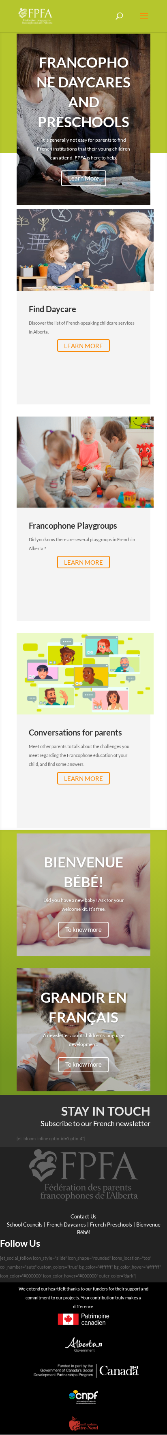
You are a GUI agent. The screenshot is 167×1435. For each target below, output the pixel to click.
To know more (83, 929)
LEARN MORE (83, 345)
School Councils (25, 1224)
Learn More (83, 178)
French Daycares (66, 1224)
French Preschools (111, 1224)
